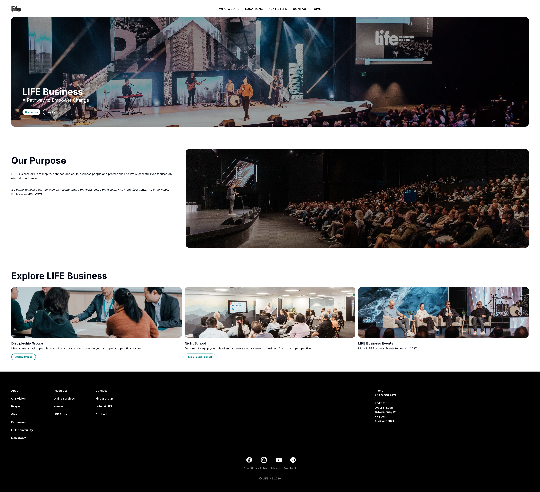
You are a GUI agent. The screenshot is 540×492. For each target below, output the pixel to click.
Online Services (64, 398)
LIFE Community (22, 430)
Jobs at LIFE (104, 406)
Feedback (290, 468)
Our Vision (18, 398)
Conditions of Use (255, 468)
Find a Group (104, 398)
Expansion (18, 422)
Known (58, 406)
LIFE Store (60, 414)
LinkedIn (50, 112)
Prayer (15, 406)
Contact (101, 414)
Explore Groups (23, 356)
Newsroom (18, 438)
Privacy (275, 468)
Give (14, 414)
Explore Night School (200, 356)
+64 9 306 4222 (386, 395)
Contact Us (31, 112)
